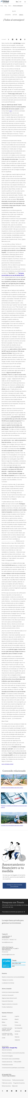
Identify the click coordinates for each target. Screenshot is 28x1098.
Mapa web (15, 1086)
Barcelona (4, 1019)
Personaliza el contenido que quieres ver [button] (12, 911)
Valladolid (17, 1040)
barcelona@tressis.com (8, 954)
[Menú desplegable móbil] (25, 1)
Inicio (2, 5)
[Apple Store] (5, 1047)
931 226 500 (5, 952)
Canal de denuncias (7, 1061)
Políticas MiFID (17, 1061)
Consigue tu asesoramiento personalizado (14, 885)
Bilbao (3, 1022)
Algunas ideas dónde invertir (9, 998)
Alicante (4, 1016)
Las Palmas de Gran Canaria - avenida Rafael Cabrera (7, 1029)
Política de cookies (7, 1083)
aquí (10, 111)
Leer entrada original (7, 764)
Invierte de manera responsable (10, 992)
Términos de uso (6, 1080)
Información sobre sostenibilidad (10, 1058)
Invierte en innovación (7, 995)
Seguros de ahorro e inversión (10, 1004)
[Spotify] (25, 1091)
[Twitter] (2, 1091)
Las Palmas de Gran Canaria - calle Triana (7, 1034)
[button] (8, 39)
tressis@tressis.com (7, 942)
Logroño (17, 1016)
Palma (16, 1022)
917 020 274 (5, 939)
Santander (17, 1031)
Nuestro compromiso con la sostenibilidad (13, 977)
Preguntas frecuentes (19, 1083)
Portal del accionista (7, 1064)
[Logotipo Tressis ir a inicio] (5, 1)
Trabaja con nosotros (7, 980)
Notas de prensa (6, 1086)
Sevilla (16, 1034)
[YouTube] (11, 1091)
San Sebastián (18, 1028)
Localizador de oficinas (8, 983)
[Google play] (13, 1047)
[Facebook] (7, 1091)
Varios (9, 5)
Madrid (16, 1019)
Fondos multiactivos (7, 1007)
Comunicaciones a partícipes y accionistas (13, 1067)
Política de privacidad (18, 1080)
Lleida (3, 1037)
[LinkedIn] (16, 1091)
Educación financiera (7, 1001)
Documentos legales (7, 1056)
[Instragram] (21, 1091)
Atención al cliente (7, 1050)
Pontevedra (18, 1025)
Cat (20, 1)
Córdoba (4, 1025)
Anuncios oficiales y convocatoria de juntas (13, 1053)
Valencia (17, 1037)
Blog (6, 5)
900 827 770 (13, 939)
